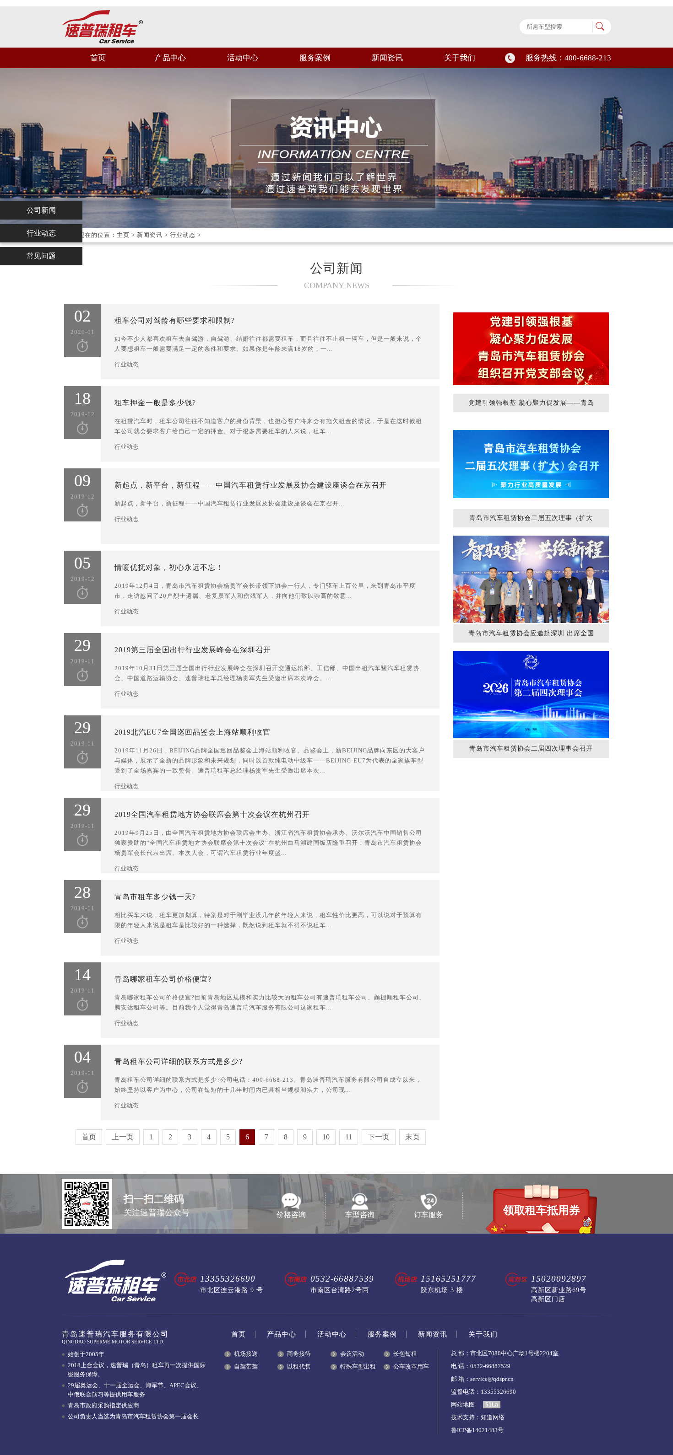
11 (348, 1137)
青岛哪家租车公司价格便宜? (163, 979)
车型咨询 (359, 1215)
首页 (98, 58)
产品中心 (170, 58)
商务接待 (299, 1353)
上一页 (123, 1137)
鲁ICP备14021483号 (477, 1430)
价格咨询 (291, 1215)
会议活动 (352, 1353)
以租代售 (299, 1366)
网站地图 (463, 1404)
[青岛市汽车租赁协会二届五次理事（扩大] (531, 464)
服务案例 (315, 58)
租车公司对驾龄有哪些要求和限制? (174, 320)
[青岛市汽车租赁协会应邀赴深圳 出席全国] (531, 579)
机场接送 (246, 1353)
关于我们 (459, 58)
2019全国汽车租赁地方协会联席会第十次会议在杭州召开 (212, 814)
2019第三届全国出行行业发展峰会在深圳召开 (192, 650)
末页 (412, 1137)
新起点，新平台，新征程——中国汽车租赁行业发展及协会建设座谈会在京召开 (250, 485)
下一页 (379, 1137)
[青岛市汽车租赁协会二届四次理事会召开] (531, 695)
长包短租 (405, 1353)
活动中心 (242, 58)
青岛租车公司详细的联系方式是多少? (178, 1061)
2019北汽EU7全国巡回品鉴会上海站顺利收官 (192, 732)
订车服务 (428, 1215)
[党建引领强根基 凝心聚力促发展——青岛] (531, 349)
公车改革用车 (411, 1366)
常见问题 (41, 256)
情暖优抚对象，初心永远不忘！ (168, 567)
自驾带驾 (246, 1366)
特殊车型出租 (358, 1366)
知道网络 (493, 1417)
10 (326, 1137)
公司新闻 (41, 210)
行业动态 (182, 234)
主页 (123, 234)
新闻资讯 (387, 58)
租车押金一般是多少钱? (155, 403)
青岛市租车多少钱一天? (155, 897)
